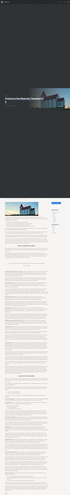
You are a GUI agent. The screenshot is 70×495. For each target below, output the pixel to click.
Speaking (59, 2)
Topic (53, 229)
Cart (65, 2)
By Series (54, 219)
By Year (54, 221)
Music (53, 214)
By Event (54, 222)
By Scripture (55, 218)
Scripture (54, 227)
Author (54, 226)
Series (53, 228)
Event (53, 230)
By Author (54, 220)
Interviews (54, 213)
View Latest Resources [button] (56, 203)
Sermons (54, 216)
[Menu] (68, 2)
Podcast (54, 215)
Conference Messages (56, 212)
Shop (62, 2)
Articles (54, 211)
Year (53, 231)
